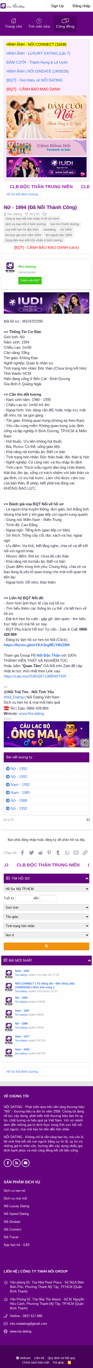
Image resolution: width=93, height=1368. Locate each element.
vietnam (25, 1358)
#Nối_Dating (14, 697)
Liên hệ (39, 1358)
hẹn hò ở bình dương (64, 224)
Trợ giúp (58, 1362)
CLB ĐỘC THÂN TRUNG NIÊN (32, 864)
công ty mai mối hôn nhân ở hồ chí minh (32, 218)
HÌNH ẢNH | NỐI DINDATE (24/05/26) (37, 71)
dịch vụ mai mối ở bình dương (25, 224)
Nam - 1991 (22, 970)
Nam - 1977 (22, 1036)
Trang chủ (13, 26)
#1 (88, 820)
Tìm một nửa (39, 26)
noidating (49, 229)
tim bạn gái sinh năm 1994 (23, 235)
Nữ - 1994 (21, 997)
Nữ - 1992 (19, 769)
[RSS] (69, 1362)
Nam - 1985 (20, 792)
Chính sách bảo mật (35, 1362)
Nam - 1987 (22, 1010)
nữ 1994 (66, 229)
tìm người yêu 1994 (59, 235)
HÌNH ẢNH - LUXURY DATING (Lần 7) (38, 53)
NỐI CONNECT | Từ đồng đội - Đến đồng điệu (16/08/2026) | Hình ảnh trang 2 (45, 985)
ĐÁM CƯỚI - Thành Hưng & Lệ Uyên (37, 62)
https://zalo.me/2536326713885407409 (35, 676)
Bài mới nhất (20, 960)
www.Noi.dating (31, 713)
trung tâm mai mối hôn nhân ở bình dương (33, 240)
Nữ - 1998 (21, 1023)
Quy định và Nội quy (61, 1358)
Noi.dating (21, 974)
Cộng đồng (65, 26)
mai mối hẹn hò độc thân (22, 229)
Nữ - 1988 (19, 800)
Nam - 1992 (20, 784)
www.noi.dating (20, 1331)
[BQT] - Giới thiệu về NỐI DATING (34, 80)
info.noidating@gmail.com (28, 1323)
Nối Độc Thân (48, 655)
